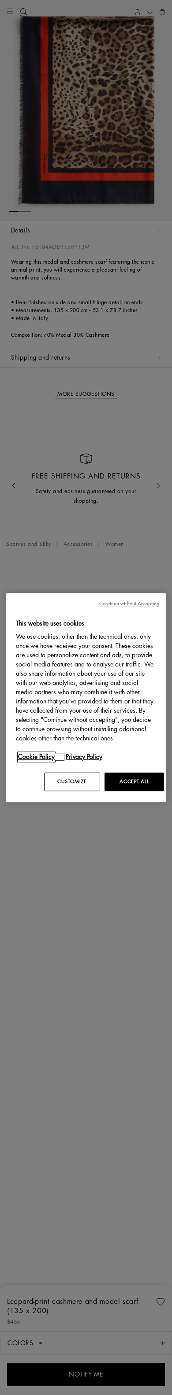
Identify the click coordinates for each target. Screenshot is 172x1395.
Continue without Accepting (129, 603)
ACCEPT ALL (134, 781)
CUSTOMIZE (71, 781)
